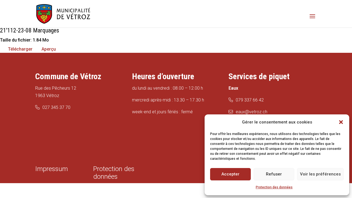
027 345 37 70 (56, 107)
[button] (341, 122)
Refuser (274, 174)
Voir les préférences (320, 174)
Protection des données (274, 187)
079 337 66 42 (250, 100)
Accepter (230, 174)
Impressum (51, 169)
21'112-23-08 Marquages (29, 30)
